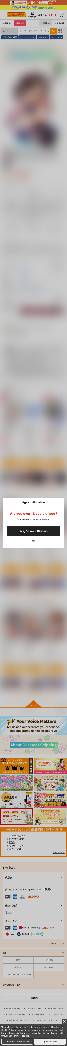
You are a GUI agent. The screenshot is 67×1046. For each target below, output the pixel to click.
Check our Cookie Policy (17, 1041)
